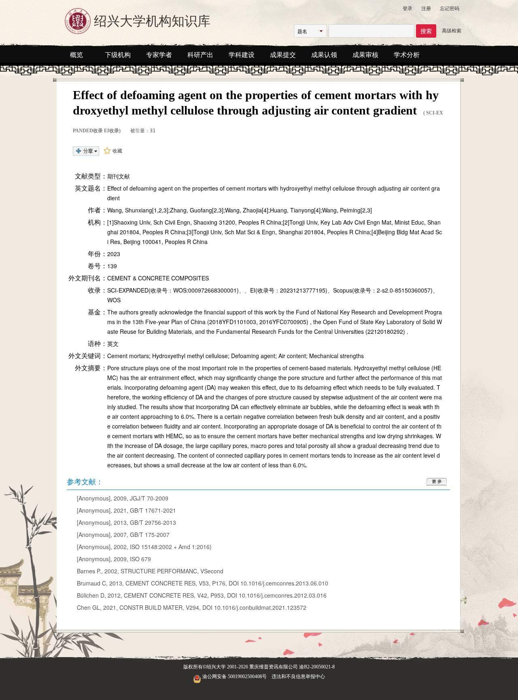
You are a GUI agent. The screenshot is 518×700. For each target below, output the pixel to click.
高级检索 (451, 30)
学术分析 (407, 54)
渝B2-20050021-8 (317, 667)
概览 (76, 54)
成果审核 (365, 54)
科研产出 (200, 54)
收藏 (117, 150)
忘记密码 (449, 7)
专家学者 (159, 54)
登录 (407, 7)
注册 (426, 7)
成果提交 (283, 54)
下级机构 (118, 54)
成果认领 (324, 54)
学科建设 (242, 54)
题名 (302, 31)
